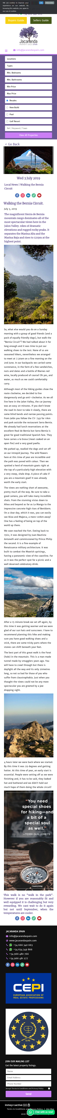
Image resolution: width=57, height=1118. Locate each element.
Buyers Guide (16, 20)
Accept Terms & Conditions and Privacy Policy (24, 1088)
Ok (41, 3)
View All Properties (28, 135)
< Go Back (12, 144)
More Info (49, 3)
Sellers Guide (41, 20)
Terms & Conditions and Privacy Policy (25, 1109)
